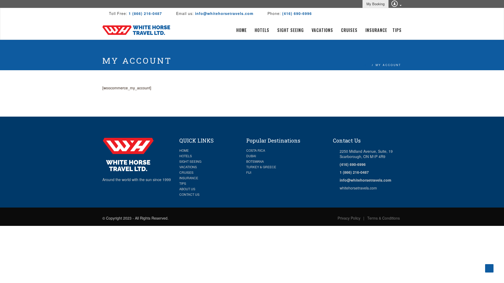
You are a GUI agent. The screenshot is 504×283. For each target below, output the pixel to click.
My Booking (375, 3)
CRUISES (186, 172)
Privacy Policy (349, 218)
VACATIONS (188, 167)
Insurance (376, 30)
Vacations (322, 30)
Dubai (251, 156)
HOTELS (185, 156)
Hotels (262, 30)
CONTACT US (189, 194)
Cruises (349, 30)
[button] (394, 3)
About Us (187, 189)
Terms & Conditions (383, 218)
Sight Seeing (290, 30)
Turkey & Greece (261, 167)
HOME (184, 150)
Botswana (255, 161)
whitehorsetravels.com (358, 188)
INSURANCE (188, 178)
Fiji (248, 172)
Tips (397, 30)
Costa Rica (255, 150)
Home (241, 30)
